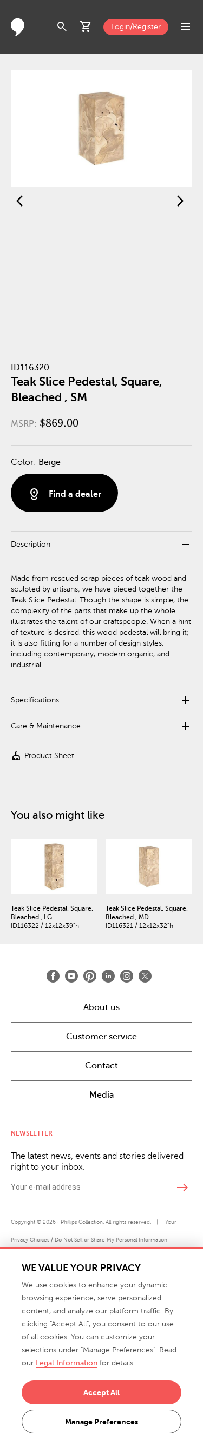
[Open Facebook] (53, 976)
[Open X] (145, 976)
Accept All (101, 1392)
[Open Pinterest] (89, 976)
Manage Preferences (101, 1421)
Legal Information (66, 1363)
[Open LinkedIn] (108, 976)
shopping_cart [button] (86, 27)
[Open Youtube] (71, 976)
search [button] (62, 27)
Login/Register (136, 27)
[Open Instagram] (126, 976)
